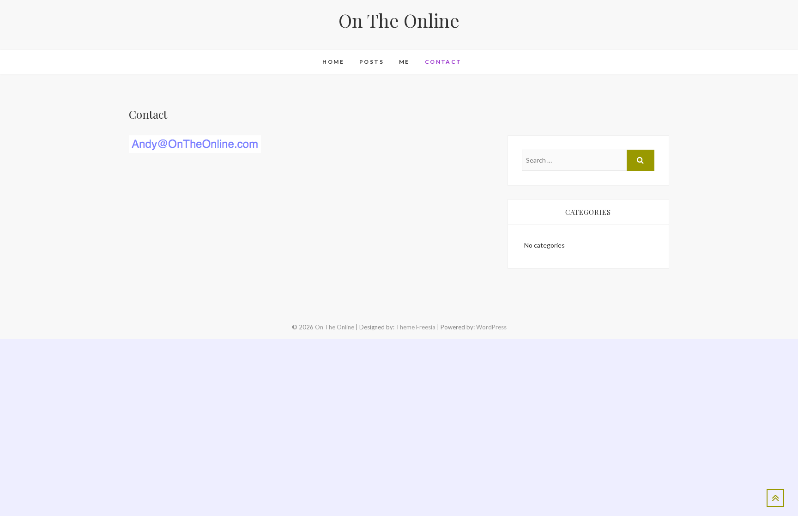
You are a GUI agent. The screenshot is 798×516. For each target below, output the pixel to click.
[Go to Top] (775, 498)
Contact (443, 61)
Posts (371, 61)
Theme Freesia (415, 327)
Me (404, 61)
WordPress (491, 327)
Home (333, 61)
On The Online (399, 20)
